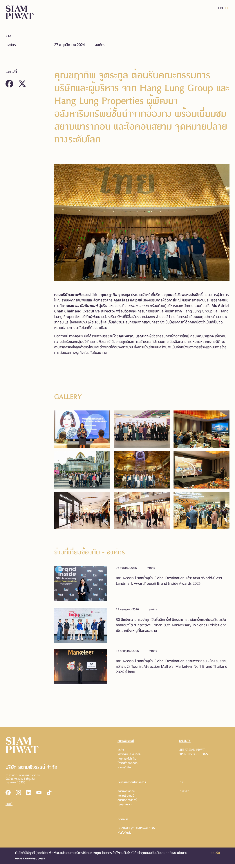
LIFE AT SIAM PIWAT (192, 750)
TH (227, 8)
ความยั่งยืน (124, 767)
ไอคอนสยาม (125, 804)
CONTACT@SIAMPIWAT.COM (137, 828)
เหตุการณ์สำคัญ (127, 758)
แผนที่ (9, 804)
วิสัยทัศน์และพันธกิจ (129, 754)
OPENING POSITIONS (193, 754)
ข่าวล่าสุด (184, 791)
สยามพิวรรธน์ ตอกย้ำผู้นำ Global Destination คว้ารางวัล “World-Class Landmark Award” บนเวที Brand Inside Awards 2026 (169, 580)
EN (220, 8)
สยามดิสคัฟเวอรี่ (127, 800)
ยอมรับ (215, 852)
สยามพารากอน (126, 791)
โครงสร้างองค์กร (127, 763)
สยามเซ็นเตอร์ (126, 795)
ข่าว (8, 35)
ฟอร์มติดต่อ (124, 832)
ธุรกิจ (121, 750)
